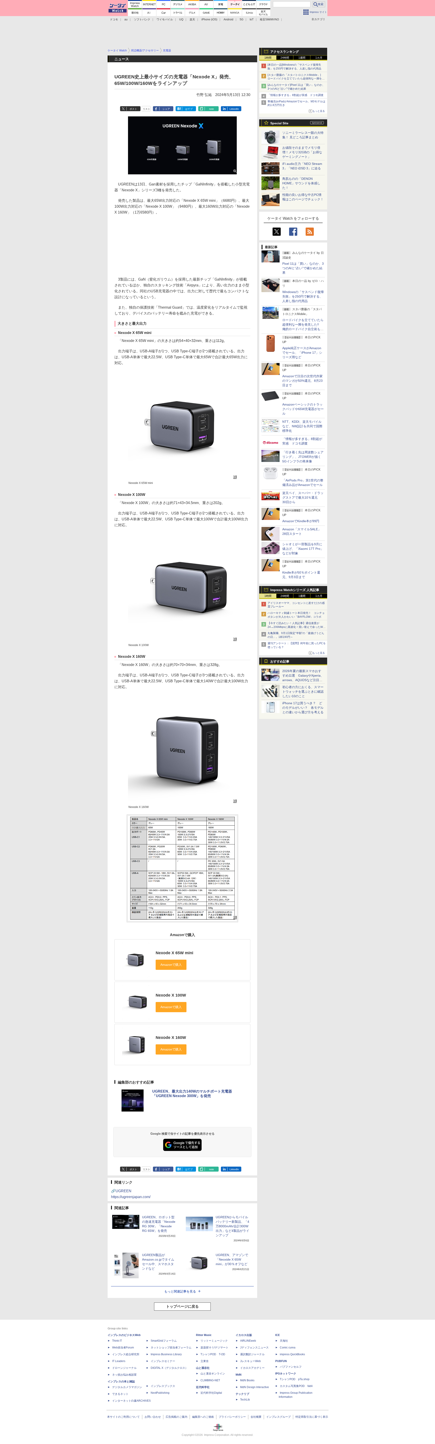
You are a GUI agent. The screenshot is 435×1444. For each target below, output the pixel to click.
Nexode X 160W (171, 1037)
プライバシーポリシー (232, 1416)
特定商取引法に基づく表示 (311, 1416)
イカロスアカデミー (252, 1368)
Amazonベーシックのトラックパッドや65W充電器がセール (303, 409)
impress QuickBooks (292, 1354)
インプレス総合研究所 (125, 1354)
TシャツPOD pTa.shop (294, 1379)
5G (241, 19)
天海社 (284, 1340)
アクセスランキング (284, 51)
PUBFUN (281, 1361)
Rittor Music (204, 1335)
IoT (252, 19)
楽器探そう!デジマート (214, 1347)
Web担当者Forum (123, 1347)
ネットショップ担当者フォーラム (171, 1347)
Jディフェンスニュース (254, 1347)
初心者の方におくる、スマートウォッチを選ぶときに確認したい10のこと (303, 691)
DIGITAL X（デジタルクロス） (169, 1368)
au (126, 19)
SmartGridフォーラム (164, 1340)
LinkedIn (234, 109)
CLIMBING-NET (210, 1380)
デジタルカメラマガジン (127, 1387)
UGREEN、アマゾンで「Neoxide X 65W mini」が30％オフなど (232, 1259)
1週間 (301, 57)
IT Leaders (118, 1361)
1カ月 (318, 57)
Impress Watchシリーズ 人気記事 (294, 590)
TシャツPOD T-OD (213, 1354)
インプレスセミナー (163, 1361)
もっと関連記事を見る (180, 1291)
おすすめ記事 (279, 661)
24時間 (284, 57)
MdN (239, 1374)
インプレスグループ (278, 1416)
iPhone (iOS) (209, 19)
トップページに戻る (182, 1306)
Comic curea (287, 1347)
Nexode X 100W (171, 995)
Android (228, 19)
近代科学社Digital (211, 1392)
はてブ (189, 109)
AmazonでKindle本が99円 (300, 521)
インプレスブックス (163, 1386)
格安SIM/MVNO (269, 19)
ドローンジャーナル (124, 1368)
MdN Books (247, 1380)
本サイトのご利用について (123, 1416)
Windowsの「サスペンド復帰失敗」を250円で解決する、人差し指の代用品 (303, 296)
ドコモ (114, 19)
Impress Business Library (166, 1354)
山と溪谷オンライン (213, 1373)
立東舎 (205, 1361)
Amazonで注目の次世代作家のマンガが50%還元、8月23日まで (302, 380)
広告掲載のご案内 (176, 1416)
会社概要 (256, 1416)
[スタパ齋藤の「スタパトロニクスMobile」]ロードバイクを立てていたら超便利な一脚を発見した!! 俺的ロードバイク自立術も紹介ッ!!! (296, 78)
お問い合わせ (153, 1416)
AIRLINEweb (248, 1340)
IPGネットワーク (285, 1373)
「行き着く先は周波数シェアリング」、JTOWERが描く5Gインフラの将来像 (303, 456)
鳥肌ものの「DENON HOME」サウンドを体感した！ (301, 183)
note (211, 109)
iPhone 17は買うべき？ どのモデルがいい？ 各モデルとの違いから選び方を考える (303, 707)
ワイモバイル (165, 19)
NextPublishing (160, 1392)
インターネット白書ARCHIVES (131, 1400)
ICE (277, 1335)
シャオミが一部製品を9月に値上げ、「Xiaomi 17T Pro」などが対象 (303, 548)
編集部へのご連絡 (203, 1416)
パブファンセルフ (291, 1366)
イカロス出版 (244, 1335)
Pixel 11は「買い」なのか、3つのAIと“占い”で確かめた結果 (303, 268)
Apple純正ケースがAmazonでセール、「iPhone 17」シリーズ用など (302, 352)
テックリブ (242, 1394)
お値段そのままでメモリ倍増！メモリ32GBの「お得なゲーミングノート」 (302, 152)
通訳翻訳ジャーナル (252, 1354)
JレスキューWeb (250, 1361)
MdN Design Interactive (254, 1387)
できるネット (120, 1394)
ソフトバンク (142, 19)
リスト (146, 109)
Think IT (117, 1340)
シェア (166, 109)
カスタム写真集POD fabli (296, 1386)
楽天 (192, 19)
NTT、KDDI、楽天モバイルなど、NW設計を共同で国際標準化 (302, 426)
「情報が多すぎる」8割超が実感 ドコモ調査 (296, 95)
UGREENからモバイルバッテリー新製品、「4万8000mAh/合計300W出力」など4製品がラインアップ (232, 1226)
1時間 (267, 57)
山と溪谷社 (203, 1368)
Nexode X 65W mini (174, 953)
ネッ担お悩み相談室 (124, 1374)
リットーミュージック (214, 1340)
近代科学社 (203, 1387)
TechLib (245, 1399)
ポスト (133, 109)
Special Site (279, 123)
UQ (181, 19)
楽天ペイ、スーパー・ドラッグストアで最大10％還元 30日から (303, 497)
